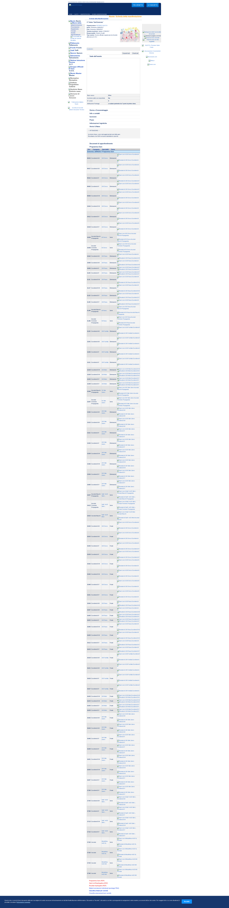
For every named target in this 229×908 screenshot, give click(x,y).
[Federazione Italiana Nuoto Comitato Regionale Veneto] (75, 5)
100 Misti (104, 370)
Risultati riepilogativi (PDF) (97, 886)
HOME (70, 14)
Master (72, 75)
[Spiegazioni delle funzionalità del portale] (152, 34)
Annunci (72, 98)
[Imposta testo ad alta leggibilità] (152, 41)
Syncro (79, 53)
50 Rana (104, 310)
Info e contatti (95, 113)
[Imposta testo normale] (152, 37)
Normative (73, 80)
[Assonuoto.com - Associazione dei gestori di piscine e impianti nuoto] (151, 56)
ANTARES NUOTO (101, 25)
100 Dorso (105, 158)
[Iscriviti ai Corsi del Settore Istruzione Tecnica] (76, 109)
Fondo (79, 48)
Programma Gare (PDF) (96, 881)
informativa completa (23, 902)
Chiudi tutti (135, 53)
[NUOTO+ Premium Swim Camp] (151, 47)
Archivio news (75, 91)
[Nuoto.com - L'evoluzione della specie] (151, 64)
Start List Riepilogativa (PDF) (98, 883)
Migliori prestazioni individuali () (104, 888)
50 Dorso (104, 237)
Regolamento (75, 29)
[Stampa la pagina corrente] (152, 35)
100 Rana (104, 256)
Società (73, 32)
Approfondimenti (75, 34)
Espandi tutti (126, 53)
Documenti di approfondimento (101, 143)
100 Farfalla (105, 331)
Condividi (89, 49)
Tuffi (76, 50)
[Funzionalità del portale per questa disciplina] (77, 40)
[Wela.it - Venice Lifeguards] (151, 60)
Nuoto (78, 21)
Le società (152, 5)
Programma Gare (96, 147)
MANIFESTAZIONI (85, 14)
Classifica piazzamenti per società (100, 893)
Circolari (73, 31)
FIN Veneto (138, 5)
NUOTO (76, 14)
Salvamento (74, 58)
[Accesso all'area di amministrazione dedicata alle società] (151, 26)
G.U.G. (71, 71)
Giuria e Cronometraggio (99, 110)
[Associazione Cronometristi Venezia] (151, 53)
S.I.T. (71, 64)
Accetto (187, 901)
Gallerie (72, 87)
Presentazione (75, 27)
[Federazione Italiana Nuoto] (76, 104)
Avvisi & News (95, 126)
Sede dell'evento (96, 56)
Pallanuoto (73, 45)
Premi (92, 120)
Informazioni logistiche (98, 123)
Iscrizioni (93, 117)
